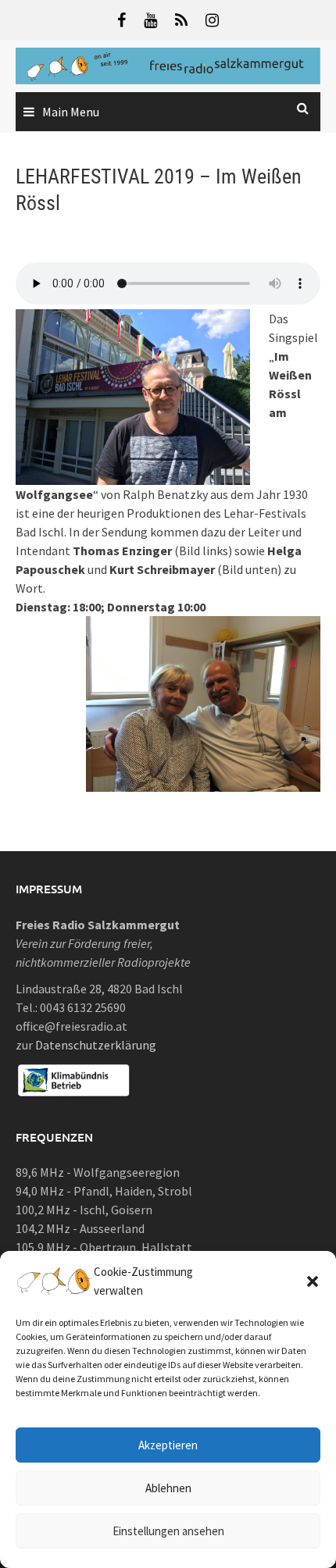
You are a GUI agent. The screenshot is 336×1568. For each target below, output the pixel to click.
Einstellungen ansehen (168, 1530)
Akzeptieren (168, 1445)
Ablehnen (168, 1488)
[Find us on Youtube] (150, 20)
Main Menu (70, 111)
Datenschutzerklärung (95, 1045)
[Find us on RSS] (181, 20)
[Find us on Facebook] (121, 20)
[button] (312, 1281)
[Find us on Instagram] (212, 20)
